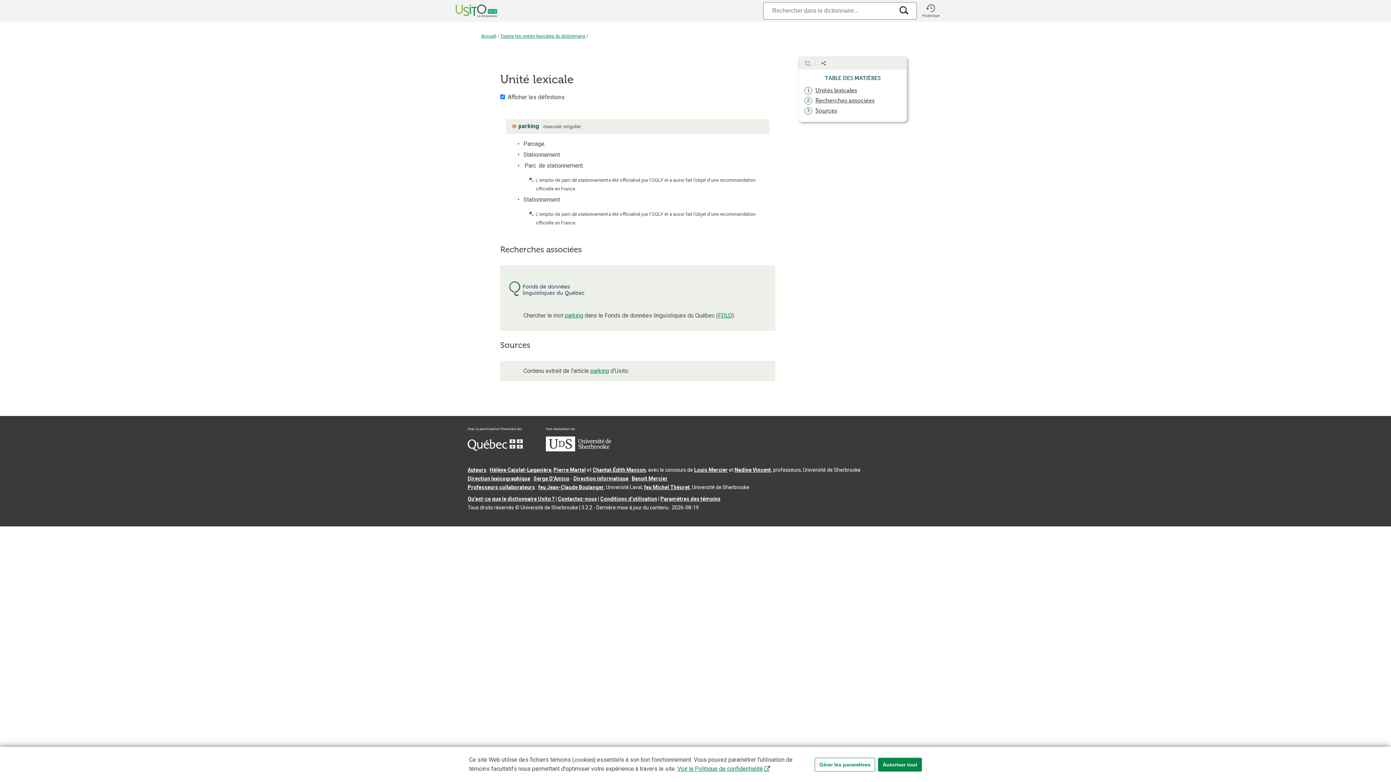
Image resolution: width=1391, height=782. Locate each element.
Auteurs (477, 470)
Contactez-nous (577, 499)
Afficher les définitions (536, 97)
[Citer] (807, 63)
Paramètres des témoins (690, 499)
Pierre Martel (570, 470)
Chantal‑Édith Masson (619, 470)
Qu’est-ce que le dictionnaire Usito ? (511, 499)
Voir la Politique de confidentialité (720, 768)
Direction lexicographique (499, 479)
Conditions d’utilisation (628, 499)
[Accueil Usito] (468, 11)
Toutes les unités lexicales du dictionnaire (542, 36)
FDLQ (725, 315)
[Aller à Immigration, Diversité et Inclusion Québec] (495, 449)
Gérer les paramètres (844, 765)
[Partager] (824, 63)
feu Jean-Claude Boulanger (571, 487)
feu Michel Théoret (667, 487)
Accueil (488, 36)
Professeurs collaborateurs (501, 487)
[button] (930, 11)
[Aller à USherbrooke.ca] (578, 450)
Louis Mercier (711, 470)
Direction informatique (600, 479)
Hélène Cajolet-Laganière (520, 470)
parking (574, 315)
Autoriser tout (900, 765)
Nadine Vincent (753, 470)
